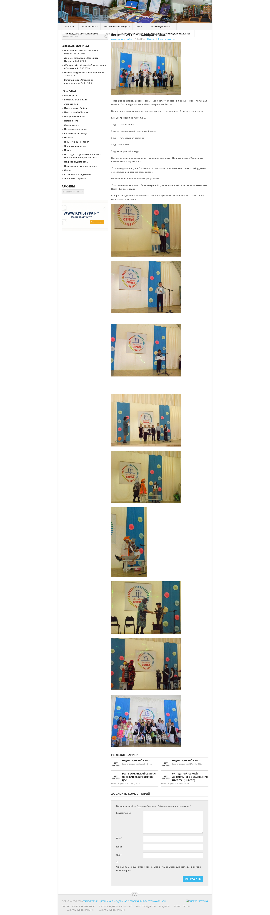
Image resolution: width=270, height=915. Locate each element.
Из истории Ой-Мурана (76, 112)
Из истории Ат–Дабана (76, 108)
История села (90, 27)
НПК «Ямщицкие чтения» (77, 142)
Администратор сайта (121, 39)
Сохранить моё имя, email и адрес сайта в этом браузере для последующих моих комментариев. (158, 869)
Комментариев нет (166, 39)
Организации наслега (161, 27)
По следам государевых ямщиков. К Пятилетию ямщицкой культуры (155, 34)
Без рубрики (70, 95)
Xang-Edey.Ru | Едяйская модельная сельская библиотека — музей (124, 901)
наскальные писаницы (75, 133)
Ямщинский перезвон (75, 178)
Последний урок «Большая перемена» (84, 72)
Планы (109, 34)
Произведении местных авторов (81, 34)
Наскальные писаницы (117, 27)
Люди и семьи (181, 906)
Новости (69, 27)
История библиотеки (74, 116)
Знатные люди (71, 104)
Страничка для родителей (77, 174)
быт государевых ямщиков (153, 906)
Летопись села (71, 125)
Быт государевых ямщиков (78, 906)
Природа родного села (76, 161)
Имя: (119, 838)
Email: (119, 846)
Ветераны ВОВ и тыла (75, 99)
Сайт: (119, 855)
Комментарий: (124, 812)
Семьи (139, 27)
